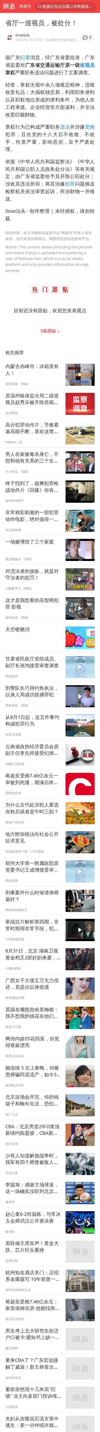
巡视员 (87, 65)
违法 (65, 126)
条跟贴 (49, 331)
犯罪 (70, 184)
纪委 (25, 57)
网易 (8, 6)
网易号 (25, 6)
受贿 (90, 126)
